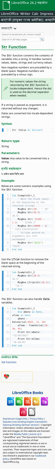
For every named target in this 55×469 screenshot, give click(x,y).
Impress (46, 13)
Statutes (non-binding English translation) (25, 421)
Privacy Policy (36, 418)
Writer (25, 13)
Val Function (8, 362)
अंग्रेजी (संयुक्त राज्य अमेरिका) (22, 19)
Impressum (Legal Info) (15, 418)
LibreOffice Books (27, 392)
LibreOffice (10, 13)
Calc (35, 13)
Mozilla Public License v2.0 (27, 434)
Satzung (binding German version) (21, 424)
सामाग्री (6, 28)
